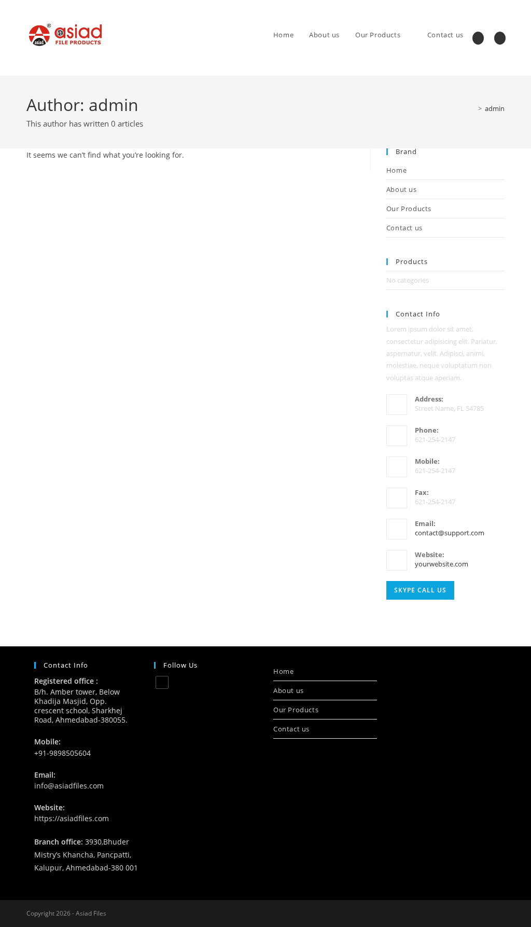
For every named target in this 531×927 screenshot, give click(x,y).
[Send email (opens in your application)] (500, 38)
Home (396, 170)
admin (495, 108)
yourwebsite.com (441, 564)
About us (401, 189)
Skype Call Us (420, 590)
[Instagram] (162, 682)
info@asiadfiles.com (69, 786)
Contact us (404, 227)
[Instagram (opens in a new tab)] (478, 38)
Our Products (408, 208)
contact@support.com (449, 532)
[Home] (472, 108)
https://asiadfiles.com (71, 818)
